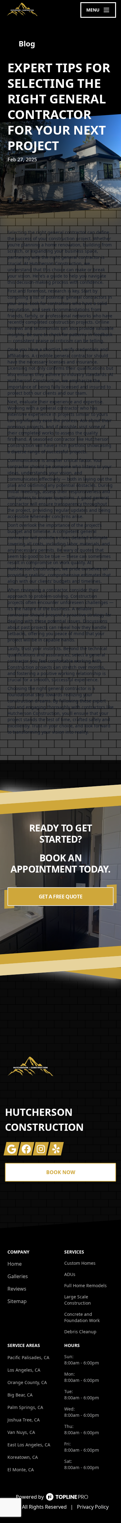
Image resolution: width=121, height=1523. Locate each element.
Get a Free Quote (61, 896)
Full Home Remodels (85, 1285)
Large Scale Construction (77, 1300)
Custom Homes (80, 1263)
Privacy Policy (93, 1506)
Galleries (17, 1276)
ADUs (69, 1274)
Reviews (16, 1288)
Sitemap (17, 1301)
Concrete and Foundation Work (82, 1317)
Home (14, 1263)
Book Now (60, 1172)
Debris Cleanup (80, 1332)
